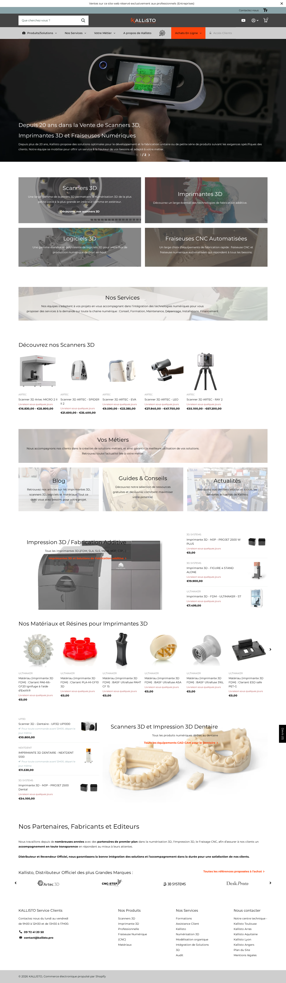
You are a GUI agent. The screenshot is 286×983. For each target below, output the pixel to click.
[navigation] (136, 155)
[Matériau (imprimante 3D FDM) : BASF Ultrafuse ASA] (164, 649)
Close (281, 3)
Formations (184, 918)
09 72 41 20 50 (34, 932)
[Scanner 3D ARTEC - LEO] (164, 370)
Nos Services (187, 910)
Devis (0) (282, 734)
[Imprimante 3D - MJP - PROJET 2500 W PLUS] (257, 541)
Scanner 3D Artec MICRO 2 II (37, 399)
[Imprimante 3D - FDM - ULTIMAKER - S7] (257, 598)
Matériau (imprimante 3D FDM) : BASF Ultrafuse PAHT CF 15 (122, 682)
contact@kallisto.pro (38, 937)
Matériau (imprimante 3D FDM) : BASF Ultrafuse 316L (205, 680)
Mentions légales (245, 955)
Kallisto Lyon (242, 939)
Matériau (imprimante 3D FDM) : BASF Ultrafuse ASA (163, 680)
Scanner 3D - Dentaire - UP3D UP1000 (44, 724)
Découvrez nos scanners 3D (80, 211)
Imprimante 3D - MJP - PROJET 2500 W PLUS (214, 541)
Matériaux (125, 944)
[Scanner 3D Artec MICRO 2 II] (37, 370)
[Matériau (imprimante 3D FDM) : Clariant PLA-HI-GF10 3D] (80, 649)
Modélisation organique (192, 939)
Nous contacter (247, 910)
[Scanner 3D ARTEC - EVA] (122, 370)
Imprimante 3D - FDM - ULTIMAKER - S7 (214, 596)
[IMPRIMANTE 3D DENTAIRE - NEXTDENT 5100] (88, 754)
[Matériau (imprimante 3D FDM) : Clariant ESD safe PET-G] (248, 649)
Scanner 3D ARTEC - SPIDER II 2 (80, 401)
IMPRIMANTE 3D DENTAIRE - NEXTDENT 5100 (46, 754)
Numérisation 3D (187, 934)
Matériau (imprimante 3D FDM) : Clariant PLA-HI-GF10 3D (80, 682)
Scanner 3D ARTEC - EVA (119, 399)
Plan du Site (242, 950)
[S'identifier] (255, 20)
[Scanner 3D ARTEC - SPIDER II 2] (80, 370)
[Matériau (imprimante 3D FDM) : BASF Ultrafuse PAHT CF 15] (122, 649)
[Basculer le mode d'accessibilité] (265, 10)
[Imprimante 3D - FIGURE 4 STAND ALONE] (257, 570)
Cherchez (83, 20)
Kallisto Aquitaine (246, 934)
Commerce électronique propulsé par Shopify (75, 976)
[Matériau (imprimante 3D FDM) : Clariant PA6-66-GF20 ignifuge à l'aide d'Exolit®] (37, 649)
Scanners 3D (126, 918)
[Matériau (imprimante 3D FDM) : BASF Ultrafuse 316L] (206, 649)
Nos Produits (129, 910)
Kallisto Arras (243, 929)
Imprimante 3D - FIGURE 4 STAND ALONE (210, 570)
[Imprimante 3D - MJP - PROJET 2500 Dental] (88, 787)
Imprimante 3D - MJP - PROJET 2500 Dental (43, 787)
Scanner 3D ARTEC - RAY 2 (205, 399)
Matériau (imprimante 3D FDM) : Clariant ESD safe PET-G (246, 682)
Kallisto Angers (244, 944)
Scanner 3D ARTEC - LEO (161, 399)
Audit (179, 955)
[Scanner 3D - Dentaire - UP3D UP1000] (88, 726)
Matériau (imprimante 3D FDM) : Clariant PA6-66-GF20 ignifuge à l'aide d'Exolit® (35, 684)
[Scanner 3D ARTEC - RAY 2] (206, 370)
